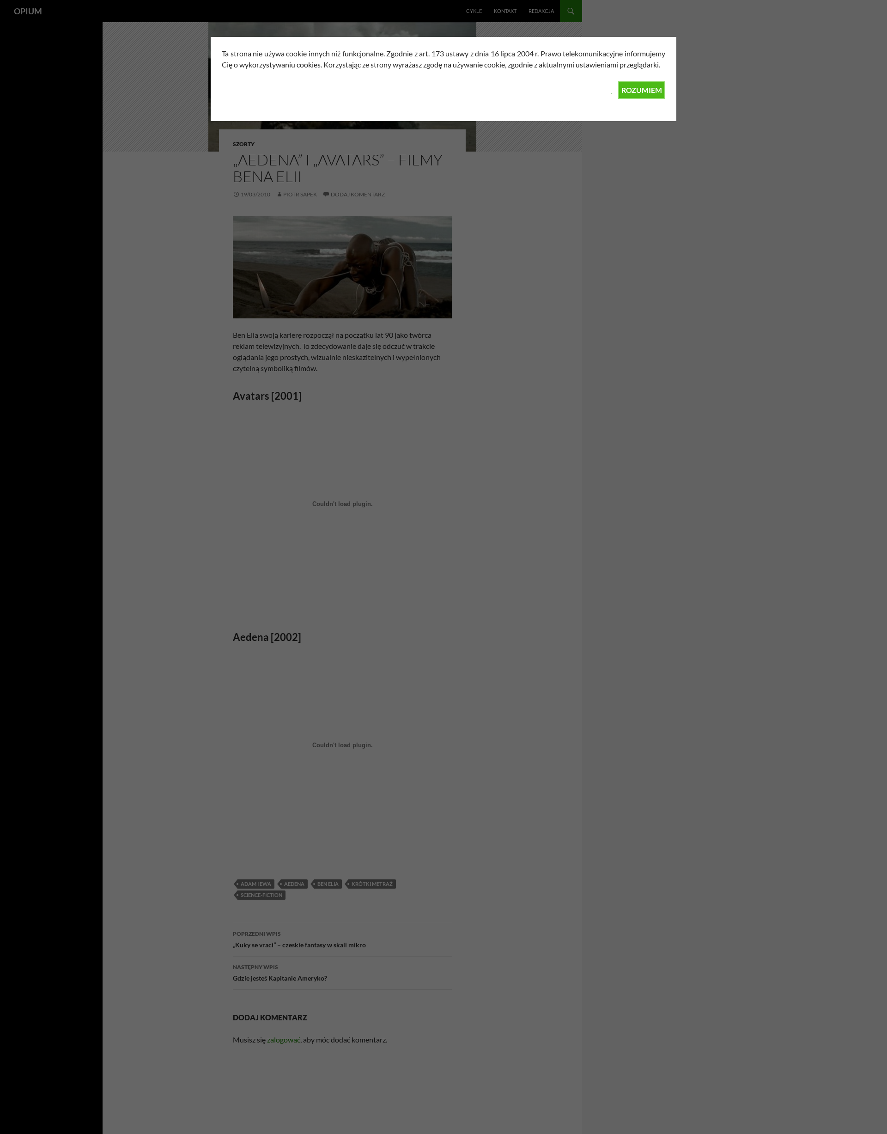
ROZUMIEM (641, 89)
